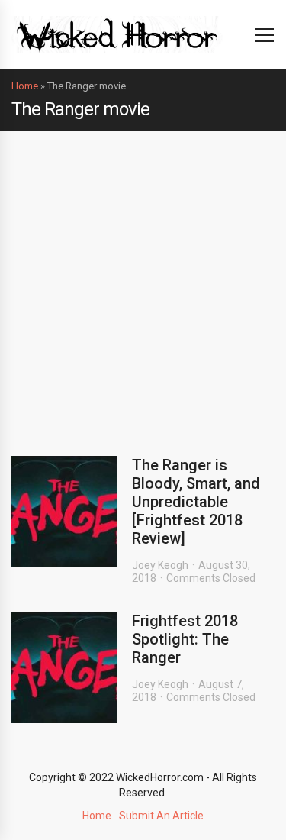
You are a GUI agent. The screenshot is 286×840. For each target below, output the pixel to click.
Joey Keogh (160, 565)
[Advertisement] (143, 282)
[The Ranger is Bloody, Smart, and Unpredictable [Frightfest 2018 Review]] (64, 511)
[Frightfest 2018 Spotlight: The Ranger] (64, 667)
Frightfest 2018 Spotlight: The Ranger (185, 639)
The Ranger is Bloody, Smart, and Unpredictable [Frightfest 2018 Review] (196, 502)
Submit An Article (161, 815)
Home (24, 86)
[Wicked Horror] (117, 34)
